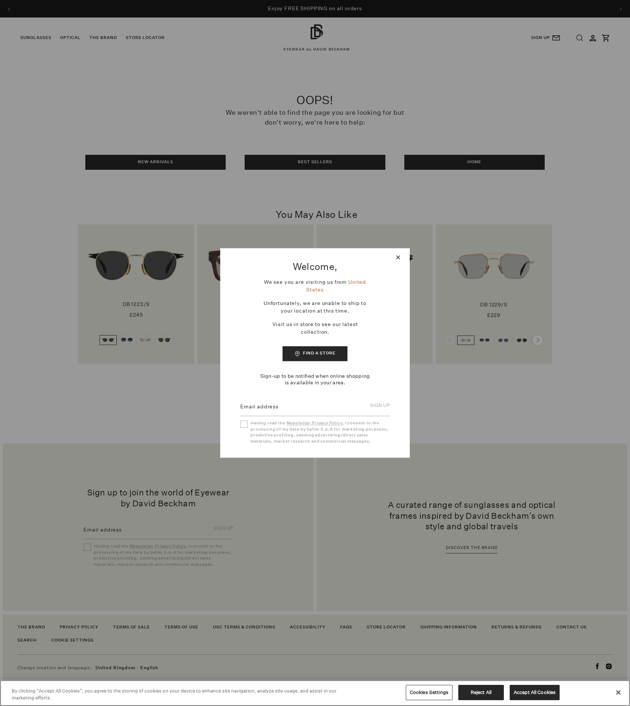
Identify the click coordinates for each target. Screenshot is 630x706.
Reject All (481, 692)
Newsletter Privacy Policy (314, 423)
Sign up (380, 405)
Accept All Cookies (535, 692)
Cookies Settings (429, 692)
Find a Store (319, 353)
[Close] (618, 693)
